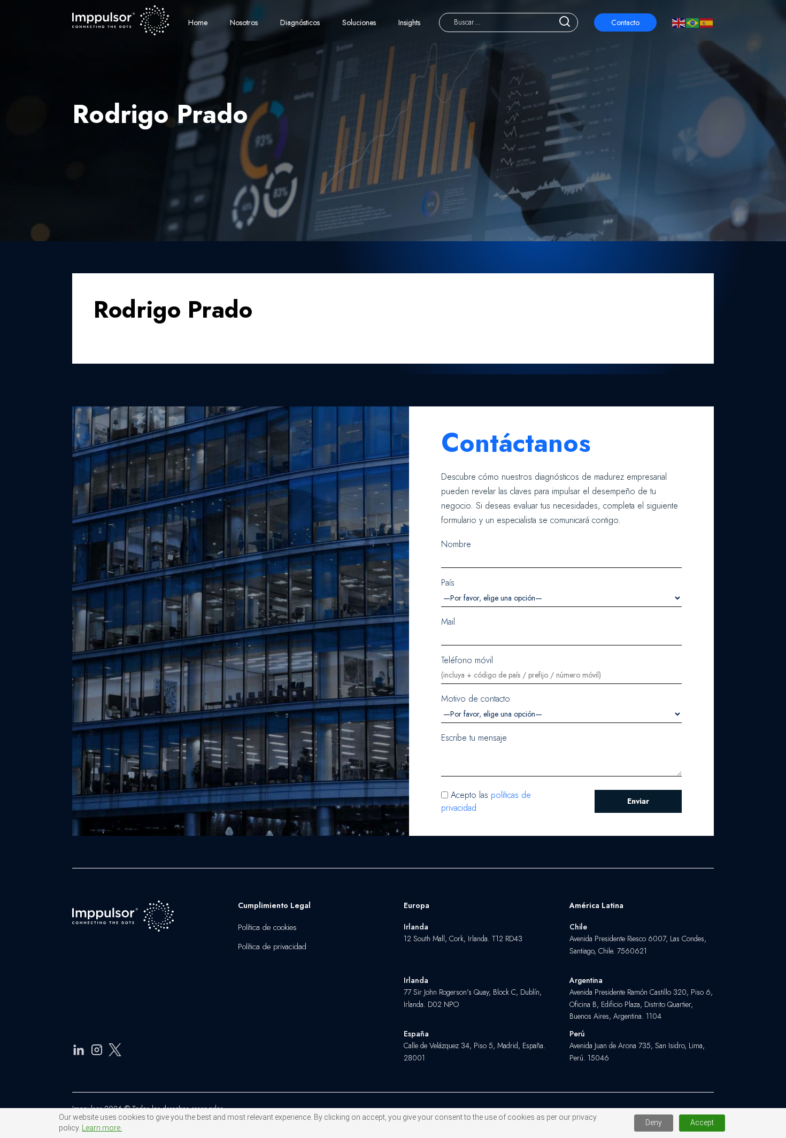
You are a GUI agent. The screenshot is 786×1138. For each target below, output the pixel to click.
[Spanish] (707, 22)
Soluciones (359, 22)
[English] (679, 22)
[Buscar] (564, 22)
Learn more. (102, 1128)
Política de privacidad (272, 946)
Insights (409, 22)
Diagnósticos (300, 22)
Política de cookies (267, 927)
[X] (115, 1051)
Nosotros (244, 22)
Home (197, 22)
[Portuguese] (693, 22)
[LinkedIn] (78, 1051)
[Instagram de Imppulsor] (96, 1051)
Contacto (625, 22)
